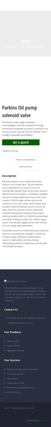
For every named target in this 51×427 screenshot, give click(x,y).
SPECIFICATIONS (25, 167)
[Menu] (49, 5)
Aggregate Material (15, 350)
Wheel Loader (13, 341)
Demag (14, 46)
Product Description (25, 160)
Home (6, 46)
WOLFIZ (43, 420)
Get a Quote (21, 142)
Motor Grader (13, 345)
